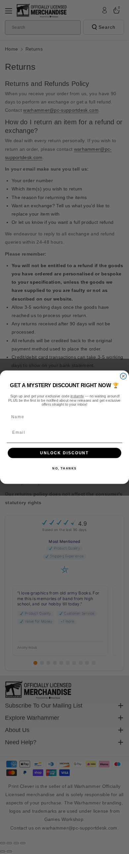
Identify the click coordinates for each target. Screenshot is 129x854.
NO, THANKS (64, 468)
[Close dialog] (123, 376)
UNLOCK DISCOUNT (64, 453)
